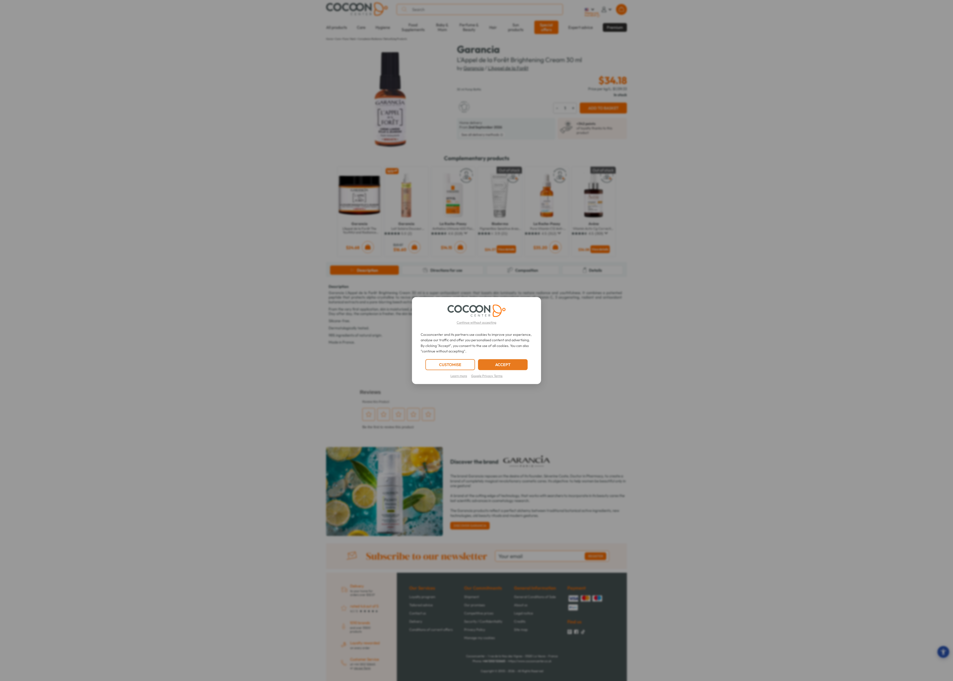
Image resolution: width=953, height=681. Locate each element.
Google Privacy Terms (487, 376)
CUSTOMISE (450, 364)
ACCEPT (503, 364)
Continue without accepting (476, 322)
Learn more (458, 376)
